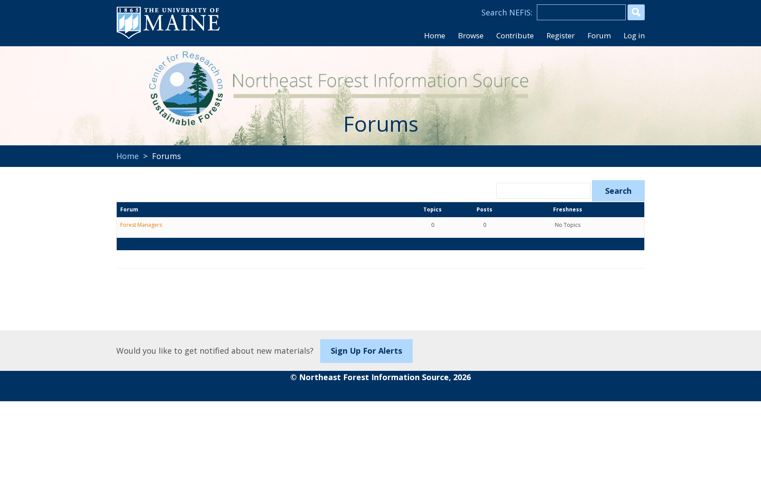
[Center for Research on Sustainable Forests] (176, 90)
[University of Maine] (168, 38)
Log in (634, 35)
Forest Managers (141, 225)
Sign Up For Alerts (366, 350)
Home (127, 156)
